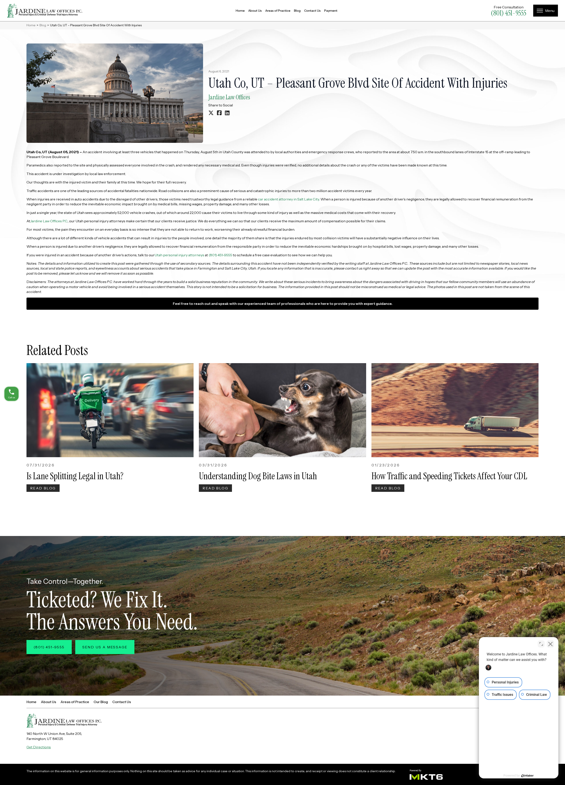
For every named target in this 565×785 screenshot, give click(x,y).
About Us (255, 10)
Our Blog (101, 702)
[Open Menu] (545, 11)
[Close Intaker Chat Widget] (550, 643)
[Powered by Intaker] (527, 775)
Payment (330, 10)
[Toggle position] (541, 643)
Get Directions (38, 747)
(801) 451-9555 (508, 13)
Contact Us (312, 10)
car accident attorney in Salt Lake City (288, 199)
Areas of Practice (277, 10)
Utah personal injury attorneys (179, 255)
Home (240, 10)
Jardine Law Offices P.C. (49, 221)
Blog (297, 10)
